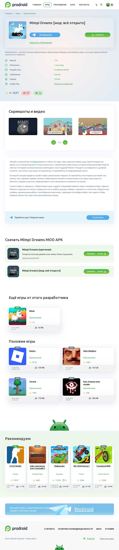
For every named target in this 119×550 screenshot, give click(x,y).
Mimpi (35, 162)
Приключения (29, 13)
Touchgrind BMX (103, 466)
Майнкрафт (59, 466)
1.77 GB (21, 486)
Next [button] (65, 142)
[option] (24, 126)
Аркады (59, 474)
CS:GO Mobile (15, 466)
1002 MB (65, 486)
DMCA (99, 529)
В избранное (46, 35)
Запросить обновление (41, 42)
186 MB (95, 398)
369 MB (43, 486)
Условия (109, 529)
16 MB (40, 328)
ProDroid (84, 509)
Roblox (32, 351)
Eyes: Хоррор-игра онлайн (91, 383)
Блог (72, 5)
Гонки (81, 474)
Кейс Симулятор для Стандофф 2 (37, 467)
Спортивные (103, 474)
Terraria (32, 382)
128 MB (109, 486)
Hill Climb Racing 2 (81, 466)
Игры (47, 5)
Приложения (60, 5)
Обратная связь (107, 539)
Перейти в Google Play (63, 84)
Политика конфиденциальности (75, 529)
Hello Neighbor (89, 351)
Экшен (15, 474)
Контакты (84, 5)
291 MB (87, 486)
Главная (37, 5)
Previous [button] (53, 142)
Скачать (99, 34)
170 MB (41, 398)
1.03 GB (95, 368)
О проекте (49, 529)
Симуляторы (37, 474)
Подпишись (98, 217)
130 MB (41, 368)
